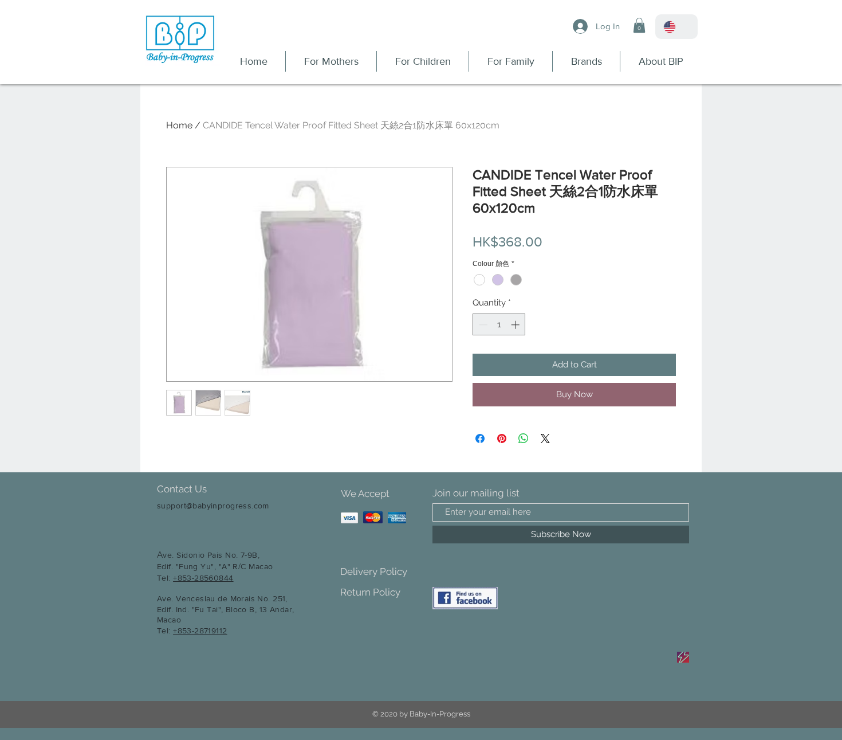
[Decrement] (482, 324)
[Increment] (516, 324)
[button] (639, 25)
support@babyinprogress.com (213, 505)
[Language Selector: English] (676, 26)
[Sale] (683, 657)
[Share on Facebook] (480, 438)
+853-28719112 (200, 630)
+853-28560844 (203, 577)
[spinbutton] (499, 324)
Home (179, 125)
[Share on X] (545, 438)
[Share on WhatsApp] (523, 438)
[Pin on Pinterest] (502, 438)
